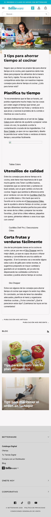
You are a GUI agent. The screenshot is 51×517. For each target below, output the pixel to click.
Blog (4, 463)
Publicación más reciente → (36, 322)
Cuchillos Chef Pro (38, 195)
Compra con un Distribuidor (13, 459)
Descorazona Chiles (35, 201)
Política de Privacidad (34, 508)
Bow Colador (9, 131)
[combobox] (25, 14)
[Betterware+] (10, 468)
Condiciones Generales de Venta (25, 511)
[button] (25, 437)
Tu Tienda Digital (9, 455)
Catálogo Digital (9, 446)
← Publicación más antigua (14, 319)
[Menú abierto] (5, 8)
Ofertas (5, 451)
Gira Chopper (31, 250)
